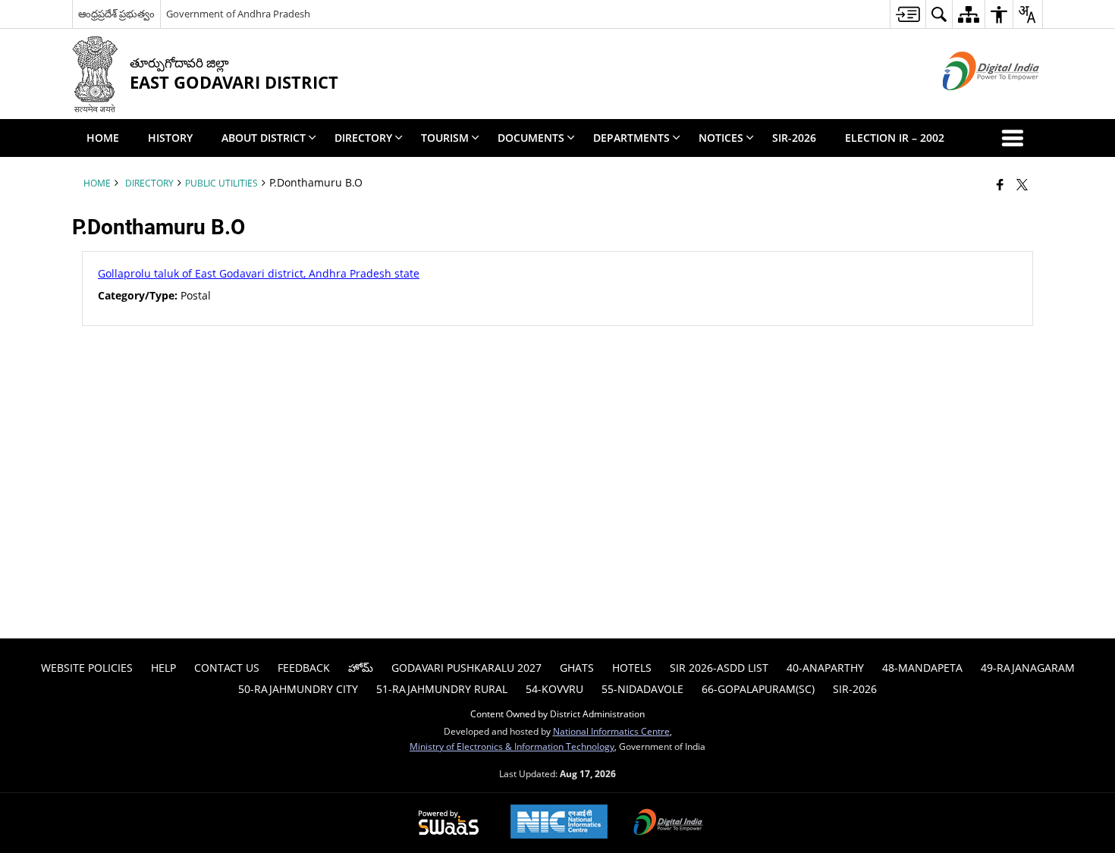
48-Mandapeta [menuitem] (922, 667)
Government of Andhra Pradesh (238, 13)
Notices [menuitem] (721, 137)
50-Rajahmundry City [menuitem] (298, 689)
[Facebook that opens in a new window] (1000, 184)
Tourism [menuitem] (445, 137)
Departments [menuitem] (631, 137)
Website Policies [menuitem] (87, 667)
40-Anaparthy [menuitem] (825, 667)
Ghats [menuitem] (577, 667)
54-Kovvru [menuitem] (554, 689)
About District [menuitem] (263, 137)
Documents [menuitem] (531, 137)
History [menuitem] (170, 137)
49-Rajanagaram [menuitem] (1028, 667)
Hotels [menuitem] (632, 667)
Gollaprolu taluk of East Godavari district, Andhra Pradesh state (258, 273)
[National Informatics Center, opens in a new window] (559, 823)
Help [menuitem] (163, 667)
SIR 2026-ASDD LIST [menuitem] (719, 667)
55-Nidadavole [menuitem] (642, 689)
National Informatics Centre (611, 731)
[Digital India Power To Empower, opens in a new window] (668, 823)
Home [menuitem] (102, 137)
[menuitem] (907, 14)
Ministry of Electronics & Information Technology (512, 746)
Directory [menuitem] (363, 137)
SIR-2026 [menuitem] (794, 137)
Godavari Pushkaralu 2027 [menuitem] (466, 667)
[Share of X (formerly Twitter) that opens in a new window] (1022, 184)
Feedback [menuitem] (304, 667)
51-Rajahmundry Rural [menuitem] (441, 689)
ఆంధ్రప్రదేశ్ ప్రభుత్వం (116, 13)
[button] (1015, 138)
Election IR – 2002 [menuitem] (894, 137)
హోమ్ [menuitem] (360, 667)
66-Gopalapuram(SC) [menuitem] (758, 689)
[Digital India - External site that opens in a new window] (972, 103)
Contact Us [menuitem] (226, 667)
